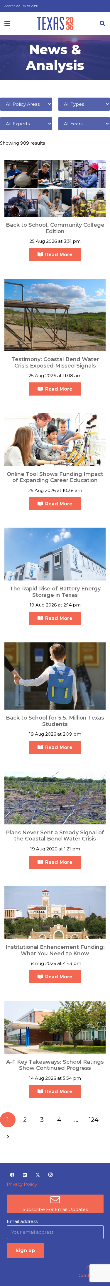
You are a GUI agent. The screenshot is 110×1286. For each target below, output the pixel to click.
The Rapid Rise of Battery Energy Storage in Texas (55, 591)
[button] (7, 23)
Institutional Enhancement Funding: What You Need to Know (55, 950)
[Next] (8, 1137)
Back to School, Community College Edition (55, 228)
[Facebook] (12, 1175)
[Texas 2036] (55, 23)
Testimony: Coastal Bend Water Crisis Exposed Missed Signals (55, 362)
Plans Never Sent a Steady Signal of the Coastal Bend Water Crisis (55, 835)
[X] (37, 1175)
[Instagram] (50, 1175)
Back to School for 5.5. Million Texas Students (55, 721)
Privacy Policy (22, 1184)
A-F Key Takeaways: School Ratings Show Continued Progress (55, 1065)
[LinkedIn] (25, 1175)
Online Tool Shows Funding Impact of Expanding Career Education (55, 477)
